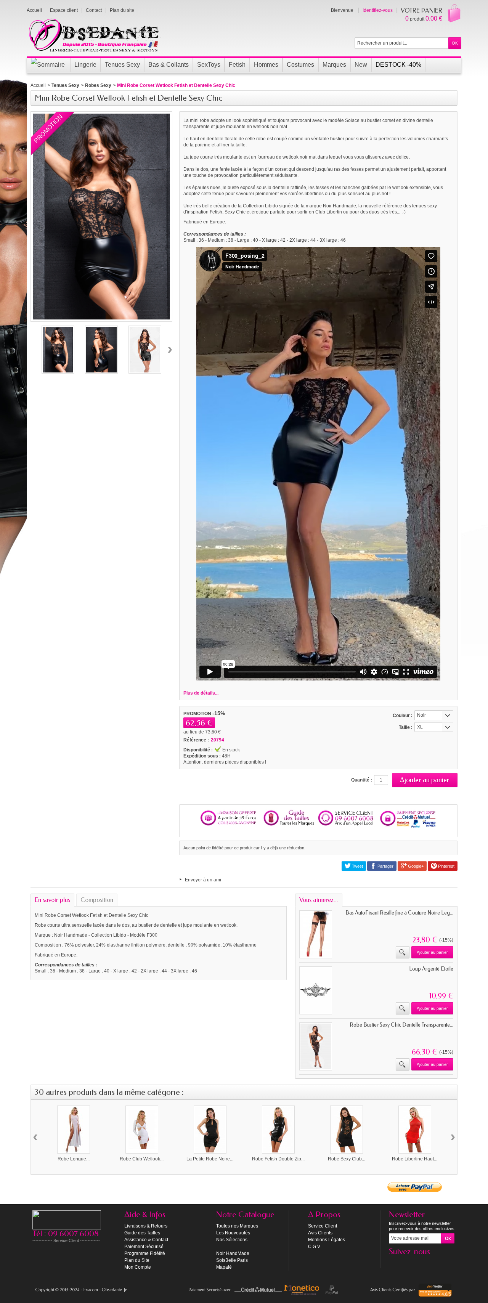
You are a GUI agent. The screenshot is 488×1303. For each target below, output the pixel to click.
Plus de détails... (200, 693)
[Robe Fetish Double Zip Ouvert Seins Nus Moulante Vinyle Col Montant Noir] (278, 1129)
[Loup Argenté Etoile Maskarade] (315, 990)
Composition (96, 899)
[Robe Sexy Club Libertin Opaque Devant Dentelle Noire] (346, 1129)
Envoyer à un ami (203, 880)
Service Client (322, 1226)
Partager (384, 866)
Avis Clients (320, 1233)
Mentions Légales (326, 1239)
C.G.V (314, 1246)
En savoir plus (52, 899)
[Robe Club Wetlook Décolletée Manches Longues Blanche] (142, 1129)
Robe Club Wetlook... (142, 1159)
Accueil (38, 85)
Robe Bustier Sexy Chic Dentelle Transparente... (401, 1025)
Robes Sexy (98, 85)
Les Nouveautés (233, 1233)
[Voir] (402, 952)
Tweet (357, 866)
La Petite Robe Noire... (209, 1159)
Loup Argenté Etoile (431, 969)
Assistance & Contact (146, 1239)
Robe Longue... (74, 1159)
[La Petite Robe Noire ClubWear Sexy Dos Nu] (210, 1129)
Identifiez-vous (378, 10)
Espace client (64, 10)
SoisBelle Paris (232, 1260)
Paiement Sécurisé (144, 1246)
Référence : (196, 740)
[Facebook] (394, 1263)
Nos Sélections (231, 1239)
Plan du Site (136, 1260)
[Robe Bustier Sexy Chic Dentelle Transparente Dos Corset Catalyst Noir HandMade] (315, 1046)
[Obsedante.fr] (94, 34)
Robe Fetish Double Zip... (278, 1159)
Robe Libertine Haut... (414, 1159)
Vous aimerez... (318, 899)
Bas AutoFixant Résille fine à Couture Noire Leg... (399, 913)
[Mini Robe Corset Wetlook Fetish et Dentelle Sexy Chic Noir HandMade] (58, 350)
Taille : (406, 727)
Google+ (415, 866)
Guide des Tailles (142, 1233)
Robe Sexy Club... (346, 1159)
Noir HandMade (232, 1253)
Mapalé (224, 1267)
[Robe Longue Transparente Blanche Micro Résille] (73, 1129)
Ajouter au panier (432, 952)
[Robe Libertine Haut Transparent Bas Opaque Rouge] (415, 1129)
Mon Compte (137, 1267)
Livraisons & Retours (145, 1226)
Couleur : (403, 715)
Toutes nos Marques (237, 1226)
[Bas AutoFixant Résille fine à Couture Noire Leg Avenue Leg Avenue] (315, 934)
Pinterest (445, 866)
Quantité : (361, 780)
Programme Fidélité (144, 1253)
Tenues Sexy (65, 85)
